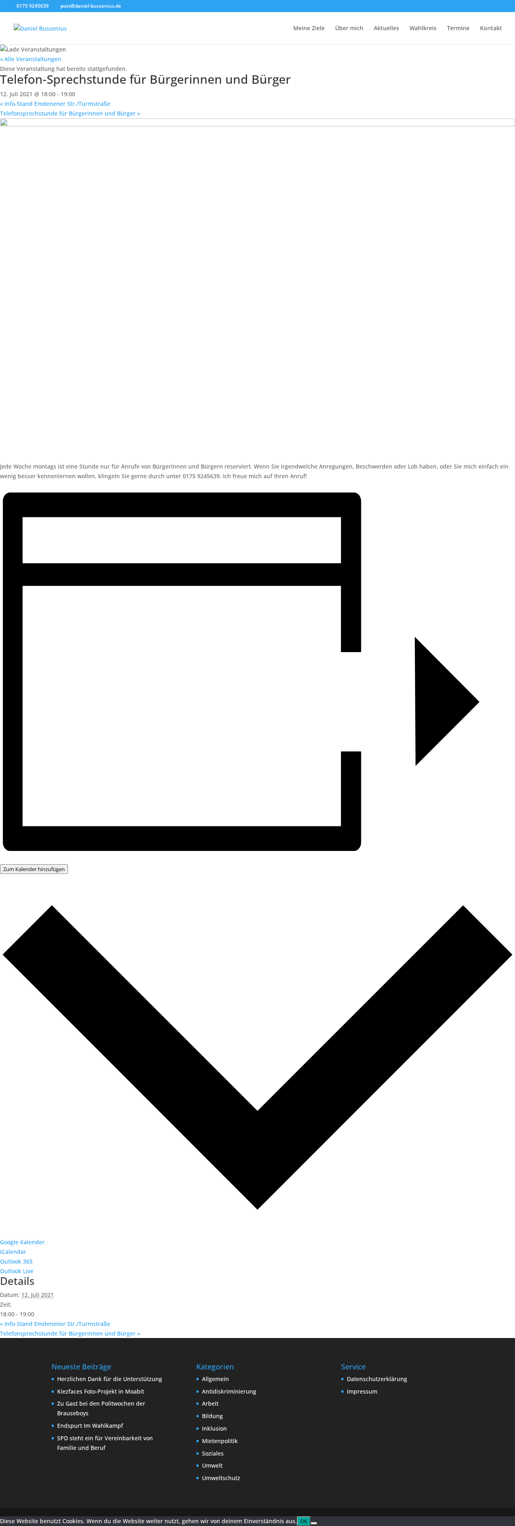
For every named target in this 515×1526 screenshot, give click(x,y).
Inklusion (214, 1428)
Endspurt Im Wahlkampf (90, 1425)
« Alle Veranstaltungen (30, 59)
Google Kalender (22, 1242)
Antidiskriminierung (229, 1391)
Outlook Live (16, 1271)
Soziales (213, 1453)
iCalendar (13, 1251)
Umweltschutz (221, 1478)
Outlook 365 (16, 1261)
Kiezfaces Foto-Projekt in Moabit (100, 1391)
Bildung (212, 1416)
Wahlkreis (423, 28)
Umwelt (212, 1465)
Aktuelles (386, 28)
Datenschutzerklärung (377, 1379)
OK (303, 1521)
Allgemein (215, 1379)
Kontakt (491, 28)
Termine (458, 28)
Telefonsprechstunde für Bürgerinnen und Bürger (70, 113)
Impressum (362, 1391)
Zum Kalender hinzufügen (34, 869)
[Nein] (314, 1523)
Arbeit (210, 1403)
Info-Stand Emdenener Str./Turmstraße (55, 103)
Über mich (349, 28)
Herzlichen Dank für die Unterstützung (109, 1379)
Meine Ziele (309, 28)
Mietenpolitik (220, 1441)
